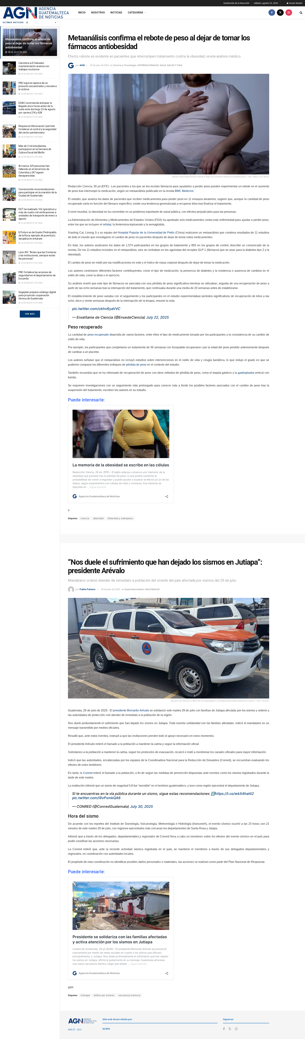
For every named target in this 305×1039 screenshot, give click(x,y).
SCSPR (106, 1029)
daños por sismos (104, 995)
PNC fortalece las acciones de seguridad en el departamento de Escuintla (37, 275)
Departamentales (134, 589)
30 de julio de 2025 (99, 65)
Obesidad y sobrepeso (120, 518)
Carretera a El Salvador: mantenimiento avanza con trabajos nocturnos (34, 66)
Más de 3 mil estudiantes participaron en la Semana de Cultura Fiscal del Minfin (35, 149)
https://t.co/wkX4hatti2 (234, 794)
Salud (163, 65)
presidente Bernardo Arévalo (131, 710)
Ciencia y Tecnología (124, 65)
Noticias (116, 12)
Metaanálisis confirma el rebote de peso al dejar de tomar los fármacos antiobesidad (28, 43)
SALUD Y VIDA (174, 65)
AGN (82, 65)
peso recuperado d (99, 334)
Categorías (135, 12)
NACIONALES (152, 589)
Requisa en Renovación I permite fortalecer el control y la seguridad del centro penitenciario (37, 129)
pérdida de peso (136, 364)
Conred (87, 772)
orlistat (107, 224)
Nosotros (98, 12)
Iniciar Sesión (295, 3)
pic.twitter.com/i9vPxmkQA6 (96, 798)
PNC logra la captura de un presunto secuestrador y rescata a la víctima (38, 86)
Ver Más (30, 314)
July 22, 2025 (157, 317)
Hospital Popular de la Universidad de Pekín (146, 232)
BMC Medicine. (184, 190)
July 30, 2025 (141, 806)
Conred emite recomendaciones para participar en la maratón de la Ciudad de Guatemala (38, 192)
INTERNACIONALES (148, 65)
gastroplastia (245, 372)
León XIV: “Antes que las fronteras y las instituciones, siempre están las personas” (37, 255)
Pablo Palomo (87, 589)
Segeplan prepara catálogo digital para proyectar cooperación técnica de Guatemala (37, 295)
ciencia (85, 518)
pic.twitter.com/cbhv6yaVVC (96, 309)
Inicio (82, 12)
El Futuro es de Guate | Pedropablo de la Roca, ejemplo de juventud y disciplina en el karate (37, 235)
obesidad (98, 518)
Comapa (85, 995)
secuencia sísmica (129, 995)
